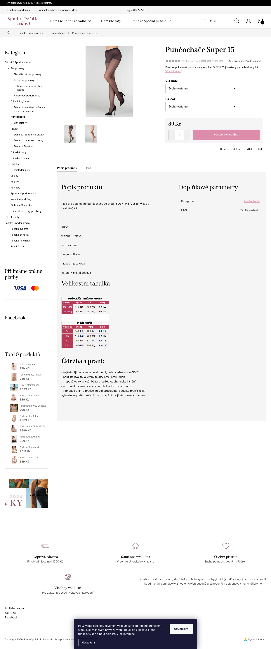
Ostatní (15, 164)
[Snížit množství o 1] (171, 135)
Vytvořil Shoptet (257, 639)
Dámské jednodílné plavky (29, 134)
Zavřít (185, 148)
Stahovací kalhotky (21, 205)
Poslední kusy (22, 170)
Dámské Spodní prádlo (18, 62)
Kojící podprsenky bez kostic (30, 87)
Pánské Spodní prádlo (17, 223)
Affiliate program (15, 608)
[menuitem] (70, 21)
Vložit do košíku (226, 134)
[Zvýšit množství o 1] (187, 135)
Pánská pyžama (19, 229)
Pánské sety (18, 246)
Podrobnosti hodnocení (211, 60)
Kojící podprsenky (24, 80)
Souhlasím (181, 629)
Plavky (14, 128)
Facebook (11, 617)
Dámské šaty (12, 217)
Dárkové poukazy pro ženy (26, 211)
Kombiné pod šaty (21, 199)
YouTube (10, 613)
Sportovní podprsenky (23, 193)
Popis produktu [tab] (67, 168)
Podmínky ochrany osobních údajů (57, 10)
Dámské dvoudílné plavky (28, 140)
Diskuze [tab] (91, 168)
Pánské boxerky (20, 235)
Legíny (14, 176)
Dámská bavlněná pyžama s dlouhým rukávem (30, 109)
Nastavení (88, 642)
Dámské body (18, 152)
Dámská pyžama (20, 101)
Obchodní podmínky (18, 10)
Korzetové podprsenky (27, 95)
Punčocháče (18, 117)
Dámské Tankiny (23, 146)
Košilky (15, 182)
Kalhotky (15, 187)
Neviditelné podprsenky (27, 74)
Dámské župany (20, 158)
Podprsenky (17, 68)
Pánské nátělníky (20, 240)
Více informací (126, 634)
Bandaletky (20, 123)
